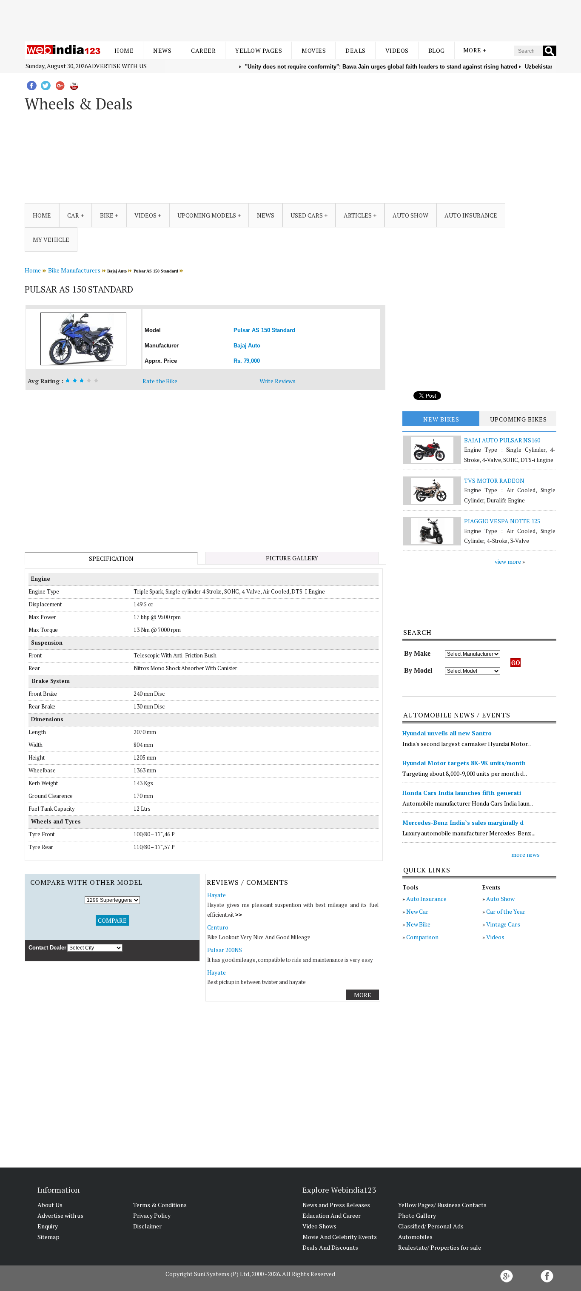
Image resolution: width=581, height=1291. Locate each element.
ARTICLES (358, 215)
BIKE (107, 215)
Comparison (422, 937)
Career (203, 50)
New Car (417, 911)
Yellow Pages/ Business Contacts (442, 1205)
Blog (436, 50)
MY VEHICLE (51, 239)
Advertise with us (117, 66)
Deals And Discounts (330, 1247)
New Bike (418, 924)
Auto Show (500, 899)
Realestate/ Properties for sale (439, 1247)
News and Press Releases (336, 1205)
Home (124, 50)
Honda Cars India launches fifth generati (461, 793)
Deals (355, 50)
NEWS (265, 215)
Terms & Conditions (160, 1205)
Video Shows (319, 1226)
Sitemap (48, 1237)
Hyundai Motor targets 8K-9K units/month (464, 763)
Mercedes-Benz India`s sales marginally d (463, 822)
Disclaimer (147, 1226)
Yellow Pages (258, 50)
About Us (50, 1205)
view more (508, 561)
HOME (42, 215)
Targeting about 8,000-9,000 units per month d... (464, 773)
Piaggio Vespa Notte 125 (502, 521)
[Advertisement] (290, 20)
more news (525, 854)
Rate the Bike (159, 381)
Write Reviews (277, 381)
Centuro (217, 927)
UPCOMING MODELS (206, 215)
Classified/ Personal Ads (431, 1226)
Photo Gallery (417, 1215)
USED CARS (306, 215)
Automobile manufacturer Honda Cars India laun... (467, 803)
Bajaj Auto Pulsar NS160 (502, 440)
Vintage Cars (503, 924)
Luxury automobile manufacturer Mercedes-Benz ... (468, 833)
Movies (314, 50)
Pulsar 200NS (224, 950)
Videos (397, 50)
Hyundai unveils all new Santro (447, 733)
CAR (73, 215)
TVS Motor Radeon (494, 480)
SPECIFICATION (111, 558)
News (162, 50)
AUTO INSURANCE (470, 215)
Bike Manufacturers (74, 270)
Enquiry (47, 1226)
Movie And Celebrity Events (339, 1237)
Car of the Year (505, 911)
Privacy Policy (152, 1215)
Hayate (216, 895)
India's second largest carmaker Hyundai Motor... (466, 744)
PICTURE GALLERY (292, 558)
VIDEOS (145, 215)
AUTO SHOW (410, 215)
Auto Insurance (426, 899)
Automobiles (415, 1237)
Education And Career (331, 1215)
